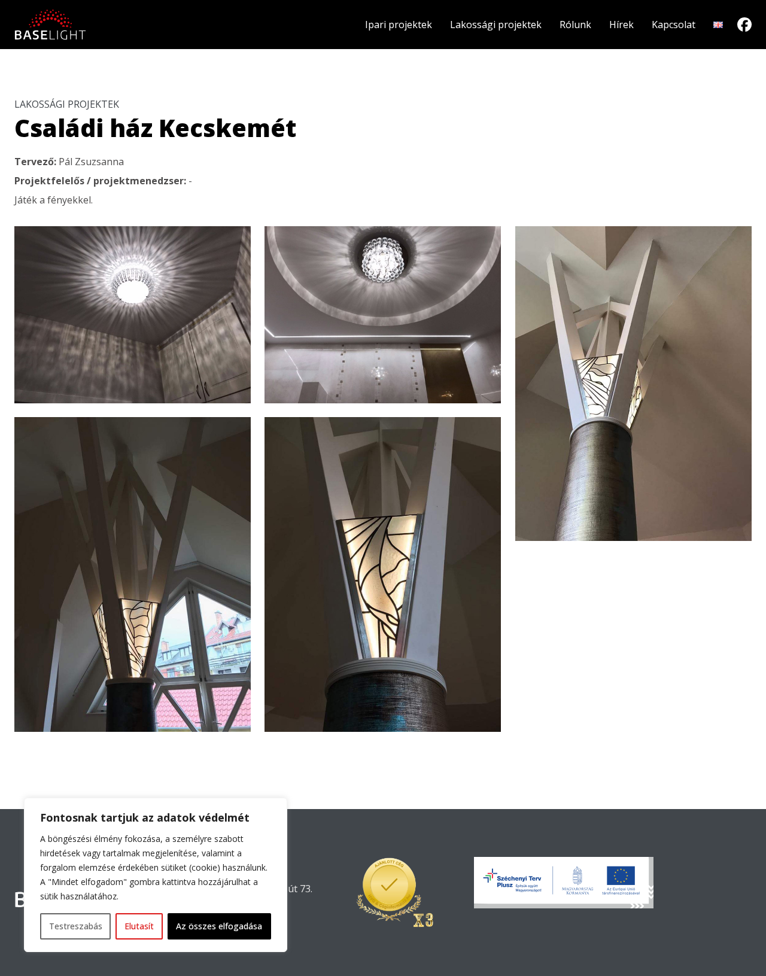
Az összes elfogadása (219, 926)
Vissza (39, 754)
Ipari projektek (398, 24)
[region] (155, 875)
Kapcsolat (673, 24)
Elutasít (139, 926)
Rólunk (575, 24)
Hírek (621, 24)
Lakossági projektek (496, 24)
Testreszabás (75, 926)
